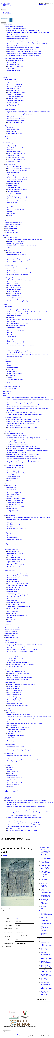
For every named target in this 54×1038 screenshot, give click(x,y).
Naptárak (9, 211)
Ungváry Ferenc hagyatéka (14, 193)
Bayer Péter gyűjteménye (13, 281)
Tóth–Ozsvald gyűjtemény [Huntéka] (16, 157)
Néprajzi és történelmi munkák (14, 116)
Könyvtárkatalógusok (10, 340)
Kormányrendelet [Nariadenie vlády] (16, 66)
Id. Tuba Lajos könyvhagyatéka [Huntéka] (17, 177)
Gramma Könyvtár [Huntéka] (14, 151)
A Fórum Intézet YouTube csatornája (16, 241)
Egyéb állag (10, 363)
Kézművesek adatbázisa (11, 226)
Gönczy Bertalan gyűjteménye (14, 285)
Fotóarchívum (8, 250)
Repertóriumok (9, 349)
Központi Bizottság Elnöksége (14, 373)
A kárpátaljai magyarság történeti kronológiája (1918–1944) (22, 423)
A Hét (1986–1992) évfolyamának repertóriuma (19, 351)
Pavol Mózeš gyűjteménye (14, 295)
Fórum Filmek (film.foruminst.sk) (15, 243)
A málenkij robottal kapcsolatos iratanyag (17, 36)
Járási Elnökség (11, 369)
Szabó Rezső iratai (12, 185)
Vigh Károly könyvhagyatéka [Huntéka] (17, 197)
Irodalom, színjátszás (12, 367)
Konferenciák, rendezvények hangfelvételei (18, 269)
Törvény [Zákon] (11, 68)
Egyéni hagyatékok (10, 164)
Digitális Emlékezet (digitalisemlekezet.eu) (18, 258)
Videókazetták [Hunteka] (13, 161)
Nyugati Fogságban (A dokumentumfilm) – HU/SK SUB (21, 247)
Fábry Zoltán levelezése (13, 129)
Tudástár (5, 395)
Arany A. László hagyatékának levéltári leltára (18, 168)
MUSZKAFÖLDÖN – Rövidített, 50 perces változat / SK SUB (22, 245)
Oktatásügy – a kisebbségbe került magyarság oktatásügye (22, 406)
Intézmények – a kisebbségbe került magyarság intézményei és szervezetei (26, 403)
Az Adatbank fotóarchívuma (14, 252)
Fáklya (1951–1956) (12, 83)
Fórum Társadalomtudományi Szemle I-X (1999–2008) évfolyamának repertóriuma (27, 354)
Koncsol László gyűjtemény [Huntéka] (16, 153)
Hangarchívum (9, 265)
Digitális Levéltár (7, 24)
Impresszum (6, 4)
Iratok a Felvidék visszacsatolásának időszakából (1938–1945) (23, 47)
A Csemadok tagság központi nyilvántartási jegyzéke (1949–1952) (23, 30)
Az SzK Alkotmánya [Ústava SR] (15, 60)
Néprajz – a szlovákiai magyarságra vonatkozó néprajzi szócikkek (23, 404)
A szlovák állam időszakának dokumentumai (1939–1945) (21, 40)
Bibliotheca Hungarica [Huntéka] (15, 342)
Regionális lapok (11, 138)
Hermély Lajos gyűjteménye (14, 287)
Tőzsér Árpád (10, 333)
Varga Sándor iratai (12, 195)
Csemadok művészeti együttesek (13, 222)
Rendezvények (7, 391)
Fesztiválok (10, 365)
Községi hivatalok (9, 230)
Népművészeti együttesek (11, 232)
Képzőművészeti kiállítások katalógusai (17, 209)
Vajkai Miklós (10, 334)
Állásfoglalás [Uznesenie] (13, 70)
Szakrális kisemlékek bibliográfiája (16, 325)
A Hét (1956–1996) (12, 81)
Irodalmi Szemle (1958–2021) (14, 85)
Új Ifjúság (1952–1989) (13, 104)
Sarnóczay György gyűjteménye (15, 297)
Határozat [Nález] (11, 62)
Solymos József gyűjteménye (14, 299)
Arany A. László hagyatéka (14, 166)
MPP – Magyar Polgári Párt (12, 388)
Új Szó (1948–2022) (12, 106)
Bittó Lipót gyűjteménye (13, 283)
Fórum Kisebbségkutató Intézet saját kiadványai (19, 113)
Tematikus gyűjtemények (11, 206)
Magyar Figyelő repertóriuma (14, 356)
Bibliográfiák (8, 306)
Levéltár (5, 360)
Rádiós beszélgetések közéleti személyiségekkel (19, 272)
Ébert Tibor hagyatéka (12, 202)
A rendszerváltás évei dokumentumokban (17, 38)
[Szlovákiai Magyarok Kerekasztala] (34, 1031)
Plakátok (9, 215)
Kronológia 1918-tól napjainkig (13, 417)
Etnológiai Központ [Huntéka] (14, 343)
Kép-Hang (5, 235)
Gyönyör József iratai (12, 174)
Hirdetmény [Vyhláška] (13, 64)
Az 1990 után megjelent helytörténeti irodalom (18, 310)
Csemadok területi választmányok (13, 224)
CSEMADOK (8, 362)
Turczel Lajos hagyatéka (13, 191)
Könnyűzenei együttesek (11, 228)
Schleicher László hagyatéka (14, 181)
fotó (17, 914)
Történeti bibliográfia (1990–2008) (15, 331)
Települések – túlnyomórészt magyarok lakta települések (21, 412)
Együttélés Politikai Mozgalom (12, 386)
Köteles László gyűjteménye (14, 289)
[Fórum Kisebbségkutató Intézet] (6, 1031)
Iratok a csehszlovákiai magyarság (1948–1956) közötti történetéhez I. (24, 51)
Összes (9, 74)
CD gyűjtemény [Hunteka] (13, 145)
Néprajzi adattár (11, 213)
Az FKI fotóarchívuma (12, 256)
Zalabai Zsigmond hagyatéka (14, 198)
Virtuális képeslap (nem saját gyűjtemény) (17, 301)
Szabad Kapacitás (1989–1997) (15, 96)
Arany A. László (11, 308)
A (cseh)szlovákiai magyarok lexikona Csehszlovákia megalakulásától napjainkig (25, 397)
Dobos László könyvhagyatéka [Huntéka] (17, 170)
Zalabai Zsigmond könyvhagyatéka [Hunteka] (18, 200)
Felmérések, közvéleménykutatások (16, 267)
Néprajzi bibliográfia (12, 321)
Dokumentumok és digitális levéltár (14, 26)
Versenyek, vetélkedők (13, 381)
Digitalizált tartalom (10, 126)
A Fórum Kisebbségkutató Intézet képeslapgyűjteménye (21, 279)
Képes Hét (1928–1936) (13, 88)
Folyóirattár (10, 149)
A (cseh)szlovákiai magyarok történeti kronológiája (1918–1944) (23, 419)
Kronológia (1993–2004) (13, 425)
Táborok (9, 377)
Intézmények (6, 218)
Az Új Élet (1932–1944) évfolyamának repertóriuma (20, 352)
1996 (17, 918)
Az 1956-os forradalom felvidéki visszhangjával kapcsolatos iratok (23, 42)
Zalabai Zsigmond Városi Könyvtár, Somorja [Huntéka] (20, 345)
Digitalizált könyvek (10, 109)
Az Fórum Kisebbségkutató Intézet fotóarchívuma (46, 891)
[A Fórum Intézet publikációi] (51, 1031)
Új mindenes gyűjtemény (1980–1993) (16, 122)
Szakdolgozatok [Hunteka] (13, 155)
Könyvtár (5, 304)
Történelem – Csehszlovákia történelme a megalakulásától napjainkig (24, 414)
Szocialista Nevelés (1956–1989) (15, 100)
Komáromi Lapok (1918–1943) (15, 86)
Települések (6, 393)
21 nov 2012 (5, 855)
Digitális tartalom (9, 136)
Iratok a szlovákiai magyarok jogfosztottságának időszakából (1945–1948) (25, 53)
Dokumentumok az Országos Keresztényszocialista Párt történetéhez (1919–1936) (27, 43)
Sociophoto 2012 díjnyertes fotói (15, 261)
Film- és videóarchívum (11, 237)
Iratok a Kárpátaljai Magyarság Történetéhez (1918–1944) (21, 49)
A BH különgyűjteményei (11, 144)
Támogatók (5, 7)
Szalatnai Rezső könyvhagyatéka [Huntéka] (18, 189)
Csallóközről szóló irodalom (14, 315)
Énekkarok (10, 383)
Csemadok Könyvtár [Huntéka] (15, 147)
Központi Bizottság (12, 371)
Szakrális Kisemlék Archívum (14, 133)
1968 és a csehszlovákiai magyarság (16, 28)
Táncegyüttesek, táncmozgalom (15, 379)
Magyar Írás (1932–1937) (13, 90)
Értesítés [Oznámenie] (12, 72)
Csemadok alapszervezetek (12, 220)
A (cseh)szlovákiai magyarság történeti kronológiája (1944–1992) (23, 421)
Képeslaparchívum (10, 278)
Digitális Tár (6, 77)
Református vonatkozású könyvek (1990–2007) (19, 323)
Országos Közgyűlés (12, 375)
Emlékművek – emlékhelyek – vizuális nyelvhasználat (20, 260)
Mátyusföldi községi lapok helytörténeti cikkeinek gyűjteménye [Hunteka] (25, 319)
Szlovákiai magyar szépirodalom (15, 120)
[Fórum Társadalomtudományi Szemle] (17, 1031)
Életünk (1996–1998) (12, 102)
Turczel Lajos (10, 329)
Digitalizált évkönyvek (12, 127)
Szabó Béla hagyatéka (13, 183)
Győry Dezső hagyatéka (13, 176)
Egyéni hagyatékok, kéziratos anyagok (17, 45)
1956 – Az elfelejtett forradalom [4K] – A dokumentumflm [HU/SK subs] (24, 239)
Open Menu (3, 9)
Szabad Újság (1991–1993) (14, 98)
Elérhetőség (7, 3)
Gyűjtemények (6, 142)
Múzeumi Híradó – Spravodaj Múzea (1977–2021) (19, 115)
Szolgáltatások (7, 5)
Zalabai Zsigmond (11, 336)
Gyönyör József (11, 317)
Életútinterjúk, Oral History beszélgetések (17, 274)
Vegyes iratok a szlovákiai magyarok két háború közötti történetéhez (24, 55)
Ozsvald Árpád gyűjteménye (14, 293)
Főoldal (3, 1034)
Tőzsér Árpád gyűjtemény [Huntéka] (16, 159)
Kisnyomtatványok (12, 131)
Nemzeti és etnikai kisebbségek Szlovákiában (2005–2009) (22, 427)
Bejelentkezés (42, 4)
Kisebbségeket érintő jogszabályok (14, 58)
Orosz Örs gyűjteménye (13, 291)
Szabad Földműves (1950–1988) (15, 94)
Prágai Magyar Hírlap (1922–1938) (16, 92)
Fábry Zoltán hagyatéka (13, 172)
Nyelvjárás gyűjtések (12, 270)
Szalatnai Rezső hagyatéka (14, 187)
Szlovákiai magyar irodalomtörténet (16, 118)
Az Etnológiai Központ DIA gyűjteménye (17, 254)
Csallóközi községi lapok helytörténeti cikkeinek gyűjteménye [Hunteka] (25, 313)
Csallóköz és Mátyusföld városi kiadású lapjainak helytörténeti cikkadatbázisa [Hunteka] (29, 311)
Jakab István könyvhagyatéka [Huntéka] (17, 179)
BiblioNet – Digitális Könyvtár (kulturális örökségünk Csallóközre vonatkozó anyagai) (28, 111)
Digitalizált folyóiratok (10, 79)
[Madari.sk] (43, 1031)
